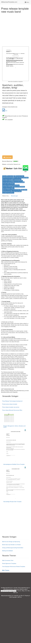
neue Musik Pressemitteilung (8, 192)
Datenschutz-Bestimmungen (20, 589)
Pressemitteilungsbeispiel (17, 180)
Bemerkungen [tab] (14, 196)
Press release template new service (10, 407)
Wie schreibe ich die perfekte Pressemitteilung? (12, 179)
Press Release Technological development (12, 401)
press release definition (7, 186)
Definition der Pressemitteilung (18, 186)
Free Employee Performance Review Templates (13, 566)
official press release (20, 176)
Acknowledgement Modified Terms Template (14, 464)
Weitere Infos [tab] (5, 196)
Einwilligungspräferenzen (7, 587)
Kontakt (15, 587)
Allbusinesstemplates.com (7, 595)
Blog (23, 590)
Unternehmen (10, 176)
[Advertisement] (15, 29)
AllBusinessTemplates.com (9, 2)
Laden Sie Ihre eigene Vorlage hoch (8, 591)
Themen (19, 590)
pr (14, 176)
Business (4, 176)
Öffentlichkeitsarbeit (6, 191)
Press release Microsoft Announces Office (12, 410)
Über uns (15, 592)
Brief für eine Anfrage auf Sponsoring (11, 541)
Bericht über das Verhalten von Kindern (11, 544)
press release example (7, 180)
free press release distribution (8, 183)
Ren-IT (22, 595)
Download (8, 157)
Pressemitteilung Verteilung (19, 182)
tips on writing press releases (8, 188)
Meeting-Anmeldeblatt (7, 550)
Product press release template (9, 404)
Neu (29, 590)
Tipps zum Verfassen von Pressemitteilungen (11, 189)
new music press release (16, 191)
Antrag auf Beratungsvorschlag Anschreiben (12, 547)
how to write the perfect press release (21, 177)
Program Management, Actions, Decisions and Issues (14, 426)
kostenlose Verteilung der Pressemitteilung (11, 185)
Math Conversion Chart (7, 560)
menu (28, 2)
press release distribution (7, 182)
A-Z (26, 590)
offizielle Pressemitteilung (7, 177)
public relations (24, 189)
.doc (6, 110)
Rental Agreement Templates (9, 563)
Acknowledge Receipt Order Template (12, 501)
